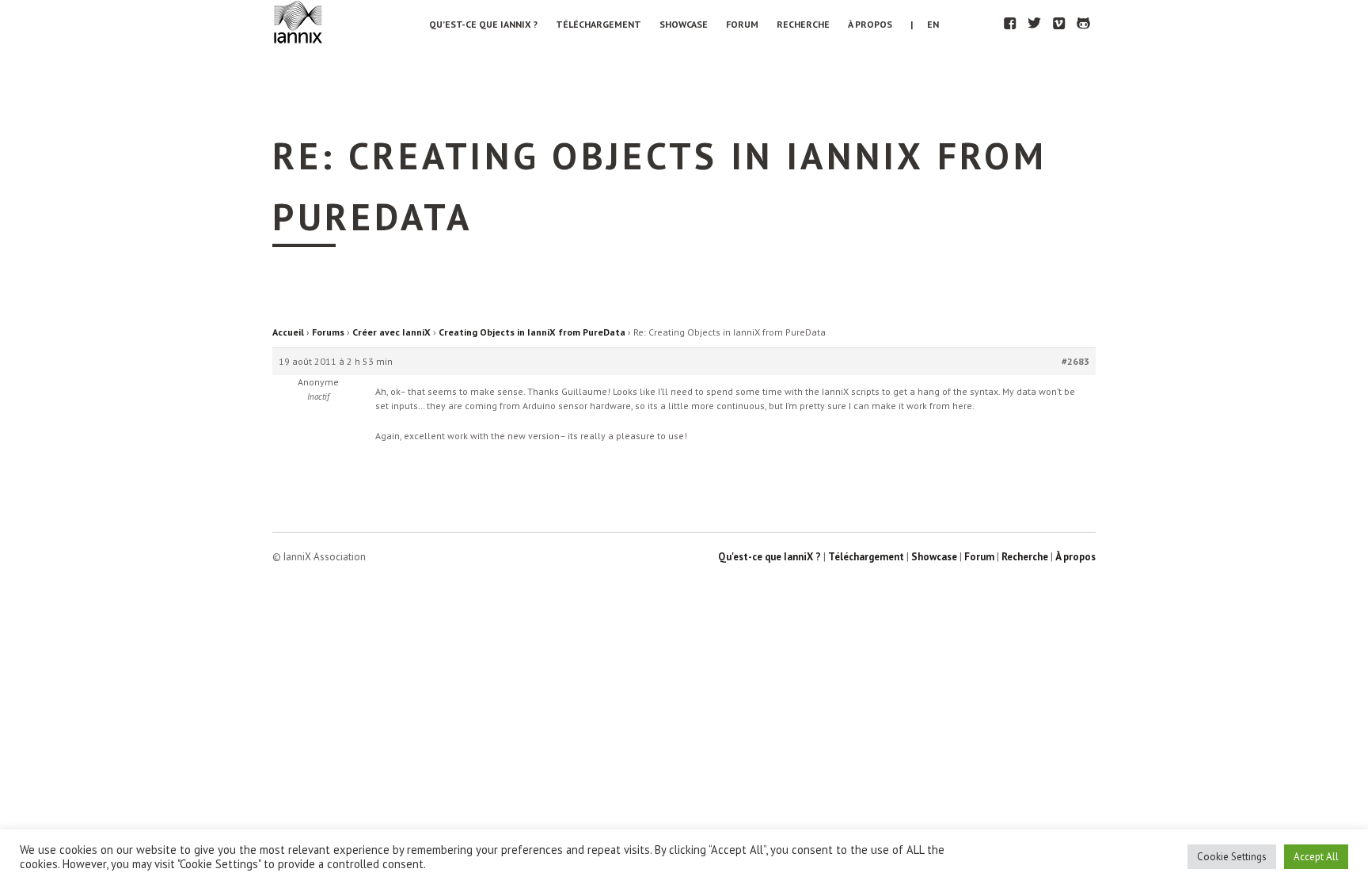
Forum (742, 24)
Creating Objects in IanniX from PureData (532, 332)
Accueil (288, 332)
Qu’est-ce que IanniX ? (483, 24)
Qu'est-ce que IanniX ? (769, 556)
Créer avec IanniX (391, 332)
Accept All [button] (1316, 856)
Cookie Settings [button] (1232, 856)
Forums (328, 332)
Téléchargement (598, 24)
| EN (924, 24)
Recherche (803, 24)
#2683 (1075, 361)
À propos (870, 24)
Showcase (683, 24)
